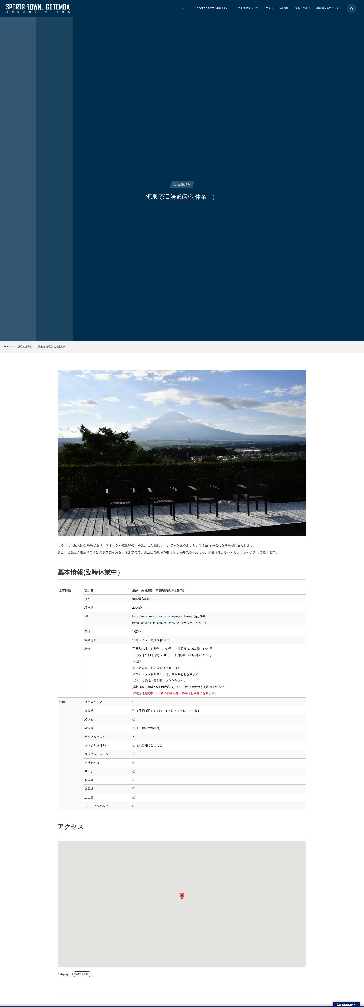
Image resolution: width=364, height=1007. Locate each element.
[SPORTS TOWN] (38, 8)
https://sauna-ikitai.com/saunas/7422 (156, 622)
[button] (182, 897)
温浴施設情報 (82, 974)
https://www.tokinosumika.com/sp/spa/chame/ (162, 616)
